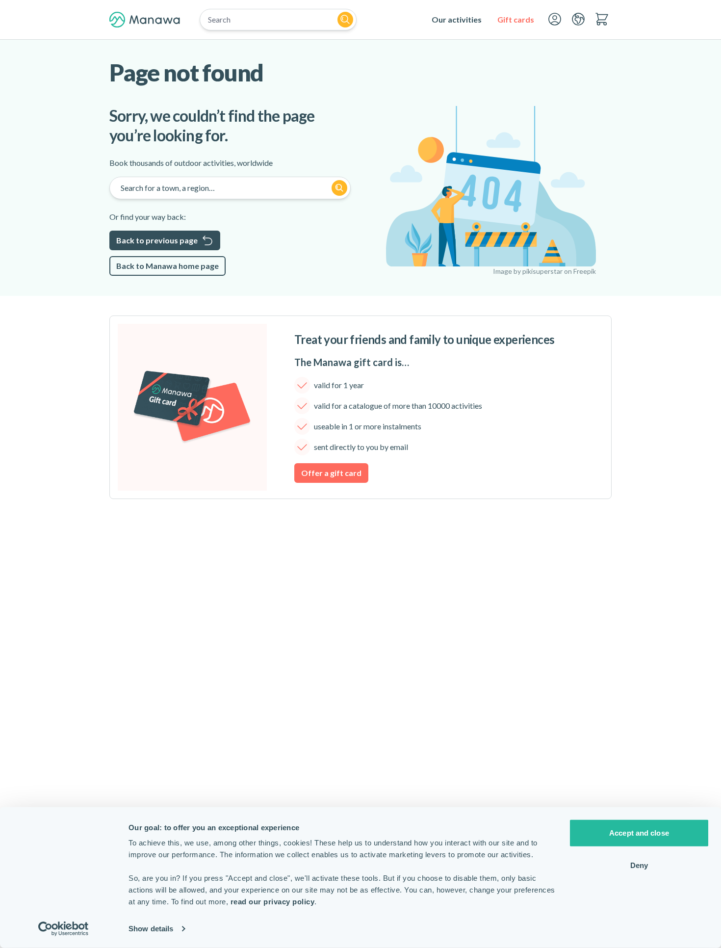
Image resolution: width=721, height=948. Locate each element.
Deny (639, 865)
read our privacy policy (273, 901)
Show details (151, 928)
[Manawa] (144, 19)
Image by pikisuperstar (528, 271)
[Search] (345, 19)
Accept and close (639, 833)
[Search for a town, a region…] (339, 188)
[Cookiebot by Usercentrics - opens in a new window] (63, 929)
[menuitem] (457, 19)
